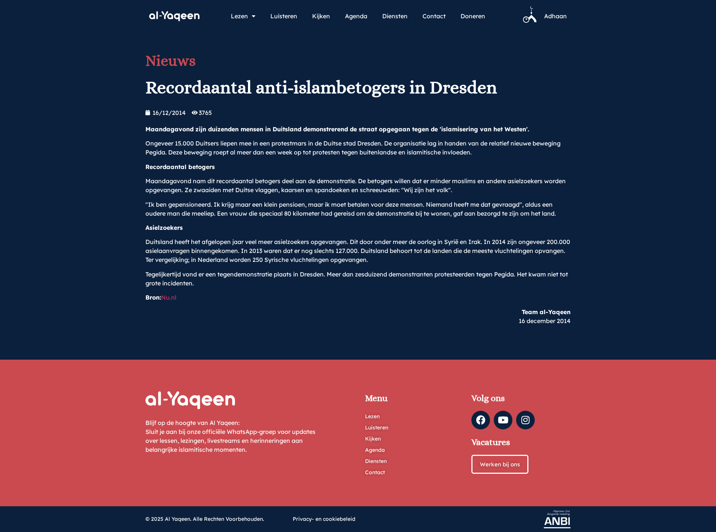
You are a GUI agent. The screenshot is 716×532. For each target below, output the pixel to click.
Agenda (356, 16)
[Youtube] (503, 420)
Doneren (473, 16)
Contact (434, 16)
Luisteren (283, 16)
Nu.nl (168, 297)
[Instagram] (525, 420)
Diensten (395, 16)
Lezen (239, 16)
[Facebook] (480, 420)
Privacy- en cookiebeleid (324, 519)
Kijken (321, 16)
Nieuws (170, 60)
